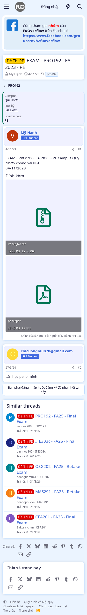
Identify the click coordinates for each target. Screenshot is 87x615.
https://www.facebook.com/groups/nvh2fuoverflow (51, 38)
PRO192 (41, 426)
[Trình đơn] (6, 6)
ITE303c (40, 451)
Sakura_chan (25, 527)
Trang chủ (26, 610)
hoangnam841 (26, 477)
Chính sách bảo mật (53, 606)
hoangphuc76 (26, 502)
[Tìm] (79, 7)
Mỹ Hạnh (15, 74)
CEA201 (41, 527)
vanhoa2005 (25, 426)
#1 (79, 149)
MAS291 (43, 502)
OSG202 (44, 477)
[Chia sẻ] (73, 149)
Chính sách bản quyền (19, 606)
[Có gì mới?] (68, 7)
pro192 (52, 74)
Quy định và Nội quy (38, 602)
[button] (4, 601)
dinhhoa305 (25, 451)
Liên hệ (15, 602)
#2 (79, 368)
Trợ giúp (9, 610)
